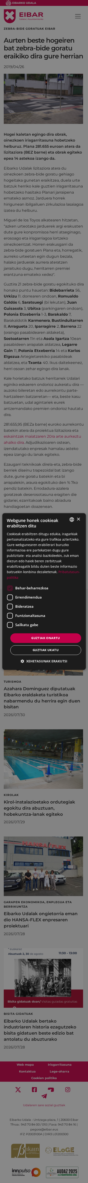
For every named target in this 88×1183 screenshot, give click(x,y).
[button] (44, 661)
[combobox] (71, 519)
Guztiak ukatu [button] (46, 650)
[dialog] (44, 591)
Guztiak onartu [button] (45, 638)
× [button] (78, 519)
